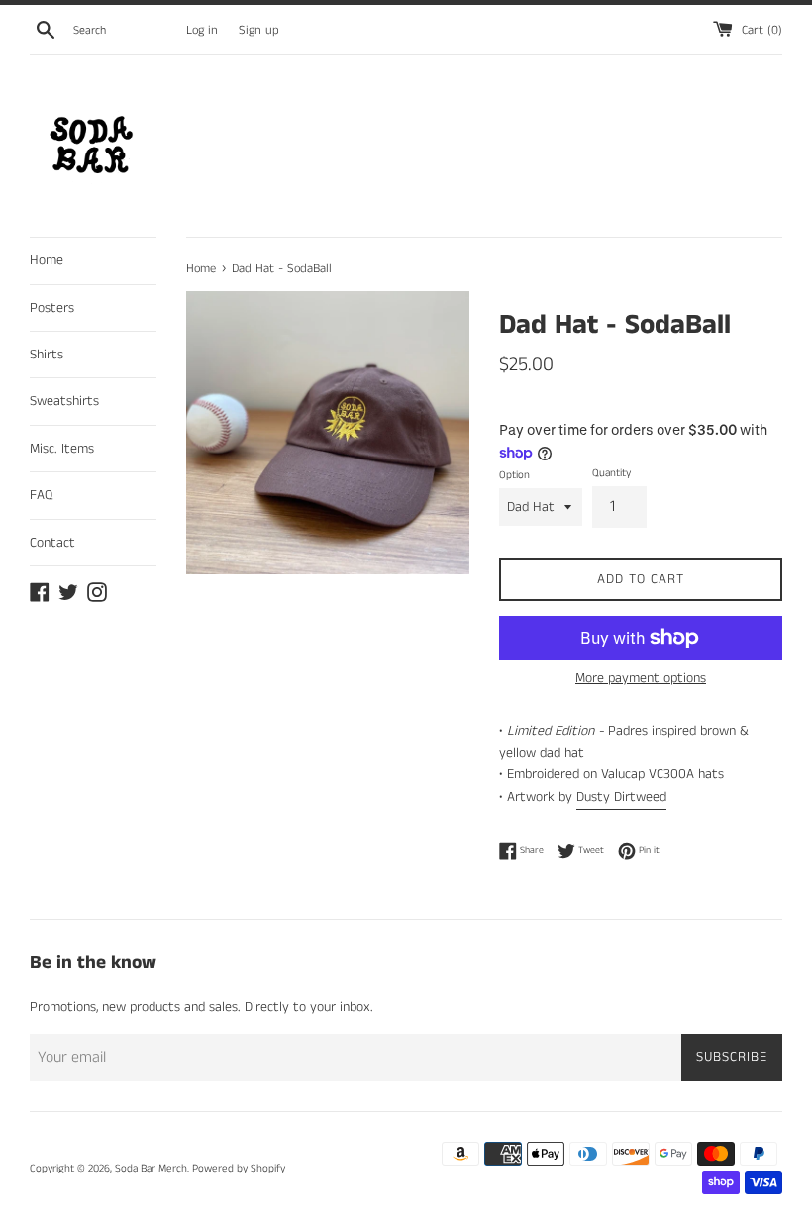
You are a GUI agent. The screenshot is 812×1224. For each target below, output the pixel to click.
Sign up (259, 30)
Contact (52, 543)
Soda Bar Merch (151, 1168)
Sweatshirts (64, 401)
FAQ (41, 495)
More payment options (640, 678)
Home (46, 260)
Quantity (611, 473)
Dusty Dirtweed (621, 797)
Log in (202, 30)
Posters (52, 308)
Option (514, 475)
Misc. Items (62, 449)
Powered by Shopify (238, 1168)
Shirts (46, 354)
